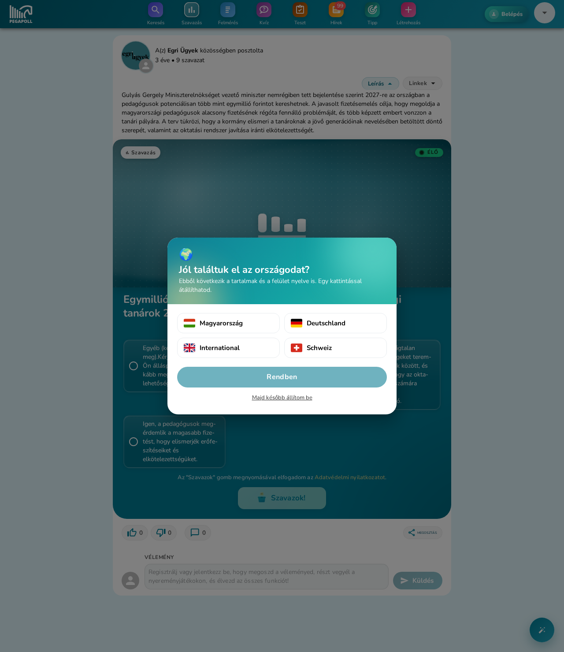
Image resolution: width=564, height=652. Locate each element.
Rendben (282, 377)
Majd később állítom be (282, 398)
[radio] (228, 323)
